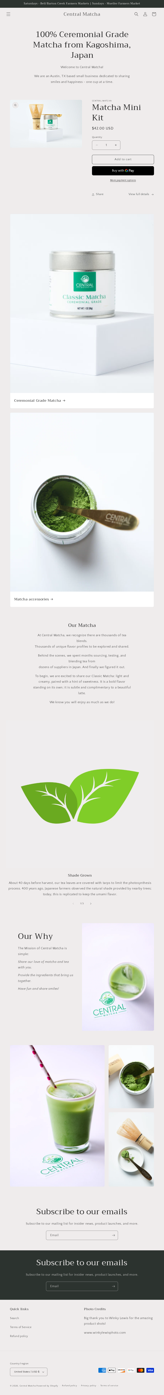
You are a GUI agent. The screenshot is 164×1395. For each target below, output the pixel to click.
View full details (139, 194)
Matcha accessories (31, 599)
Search (14, 1318)
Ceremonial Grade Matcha (37, 400)
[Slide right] (90, 903)
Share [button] (100, 194)
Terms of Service (21, 1327)
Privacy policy (88, 1385)
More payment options (123, 180)
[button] (8, 14)
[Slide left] (73, 903)
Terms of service (109, 1385)
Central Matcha (28, 1386)
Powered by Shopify (47, 1386)
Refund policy (19, 1336)
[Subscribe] (113, 1235)
